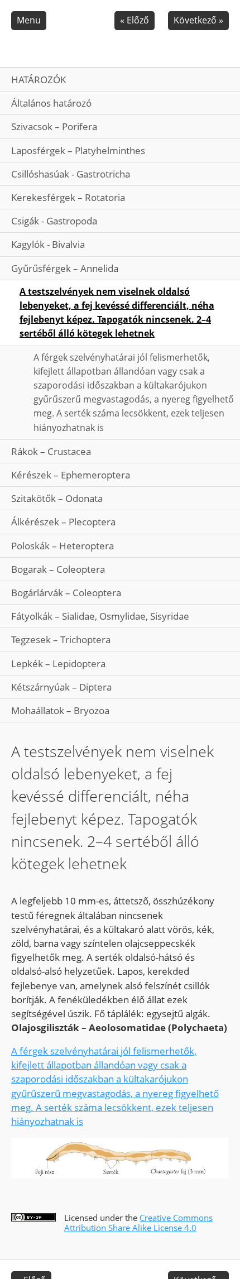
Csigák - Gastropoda (54, 220)
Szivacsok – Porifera (54, 126)
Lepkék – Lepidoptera (58, 663)
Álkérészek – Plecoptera (63, 521)
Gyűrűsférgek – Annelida (64, 268)
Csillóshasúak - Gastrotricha (70, 173)
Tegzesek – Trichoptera (61, 639)
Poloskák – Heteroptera (62, 545)
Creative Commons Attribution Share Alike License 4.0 (138, 1222)
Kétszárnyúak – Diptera (61, 687)
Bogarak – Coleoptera (58, 569)
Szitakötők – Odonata (57, 498)
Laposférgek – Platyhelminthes (78, 150)
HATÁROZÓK (38, 79)
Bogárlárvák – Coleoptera (66, 592)
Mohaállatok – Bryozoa (60, 710)
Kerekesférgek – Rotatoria (68, 197)
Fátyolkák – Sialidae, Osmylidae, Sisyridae (100, 616)
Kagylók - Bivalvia (48, 244)
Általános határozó (51, 103)
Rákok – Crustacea (51, 451)
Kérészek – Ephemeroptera (70, 474)
